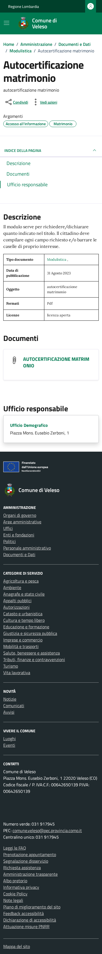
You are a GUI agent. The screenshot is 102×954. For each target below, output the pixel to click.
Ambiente (12, 587)
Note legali (13, 900)
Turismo (10, 666)
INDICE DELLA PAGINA (22, 150)
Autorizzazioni (16, 607)
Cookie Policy (15, 893)
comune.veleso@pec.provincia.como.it (47, 830)
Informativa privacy (21, 887)
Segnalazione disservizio (25, 861)
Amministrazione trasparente (30, 874)
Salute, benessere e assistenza (31, 653)
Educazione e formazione (26, 626)
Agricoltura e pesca (21, 581)
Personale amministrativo (27, 548)
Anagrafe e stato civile (24, 594)
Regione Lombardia (23, 6)
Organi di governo (19, 515)
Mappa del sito (16, 946)
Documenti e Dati (19, 554)
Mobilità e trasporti (21, 646)
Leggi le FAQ (14, 848)
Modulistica (57, 259)
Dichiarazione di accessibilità (29, 920)
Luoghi (9, 738)
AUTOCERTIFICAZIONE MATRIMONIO (56, 362)
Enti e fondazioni (18, 535)
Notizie (9, 699)
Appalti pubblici (17, 600)
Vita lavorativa (16, 672)
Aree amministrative (22, 521)
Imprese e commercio (22, 640)
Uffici (8, 528)
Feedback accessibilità (23, 913)
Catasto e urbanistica (22, 613)
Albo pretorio (15, 880)
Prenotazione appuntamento (29, 854)
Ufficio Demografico (29, 425)
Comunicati (13, 705)
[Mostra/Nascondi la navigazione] (6, 23)
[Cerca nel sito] (87, 23)
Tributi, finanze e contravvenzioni (34, 659)
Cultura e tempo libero (24, 620)
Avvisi (8, 712)
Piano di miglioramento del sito (31, 907)
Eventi (9, 745)
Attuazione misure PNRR (26, 926)
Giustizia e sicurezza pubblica (30, 633)
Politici (9, 541)
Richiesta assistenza (22, 867)
